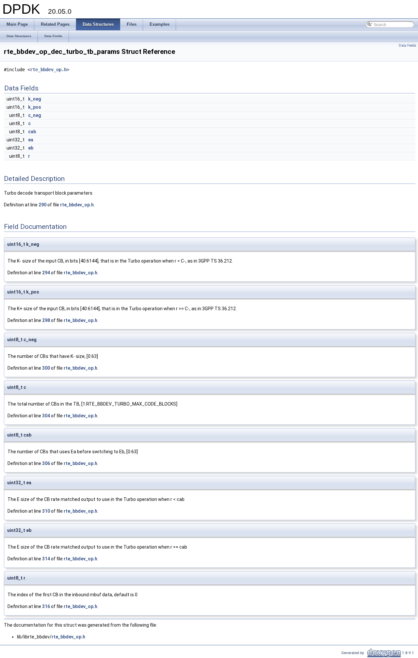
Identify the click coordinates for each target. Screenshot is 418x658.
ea (30, 139)
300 (46, 368)
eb (30, 148)
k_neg (34, 99)
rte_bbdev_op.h (48, 69)
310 (46, 511)
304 (46, 415)
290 (42, 204)
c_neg (34, 115)
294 (46, 272)
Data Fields (407, 45)
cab (32, 131)
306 (46, 463)
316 (46, 606)
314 (46, 558)
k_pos (34, 107)
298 (46, 320)
